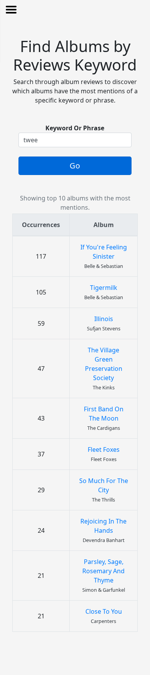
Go (75, 165)
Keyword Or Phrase (74, 128)
